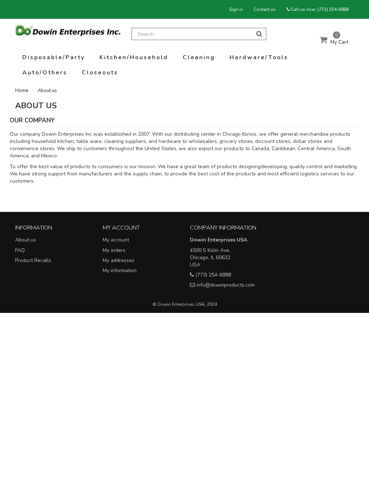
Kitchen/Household (133, 57)
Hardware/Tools (259, 57)
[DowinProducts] (68, 30)
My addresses (118, 260)
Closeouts (100, 73)
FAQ (20, 250)
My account (116, 239)
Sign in (236, 9)
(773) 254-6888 (332, 9)
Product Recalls (33, 260)
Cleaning (199, 57)
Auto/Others (44, 73)
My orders (114, 250)
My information (120, 270)
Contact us (265, 9)
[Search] (259, 34)
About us (25, 239)
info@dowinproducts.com (225, 285)
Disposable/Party (53, 57)
